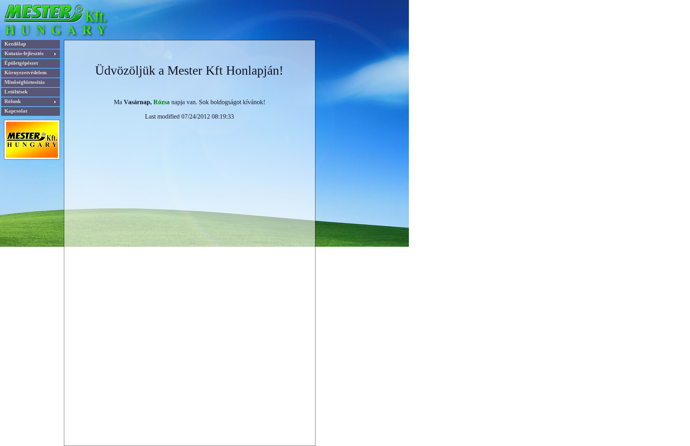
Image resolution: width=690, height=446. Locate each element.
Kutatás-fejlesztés (24, 53)
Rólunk (12, 101)
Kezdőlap (15, 44)
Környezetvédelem (25, 72)
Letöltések (16, 92)
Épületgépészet (21, 63)
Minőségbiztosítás (24, 82)
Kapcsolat (15, 111)
